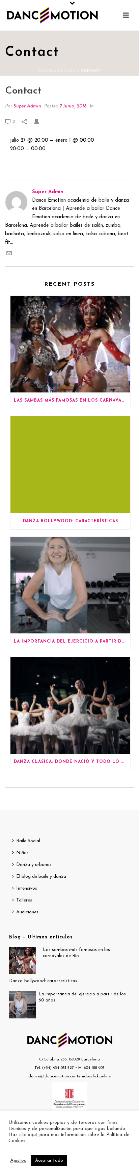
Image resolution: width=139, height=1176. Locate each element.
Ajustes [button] (18, 1160)
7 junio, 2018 (73, 106)
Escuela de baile (57, 71)
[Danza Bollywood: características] (70, 464)
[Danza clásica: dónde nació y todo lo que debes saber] (70, 705)
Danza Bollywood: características (70, 521)
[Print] (40, 122)
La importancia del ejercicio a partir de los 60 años (72, 642)
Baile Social (28, 841)
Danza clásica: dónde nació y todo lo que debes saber (72, 762)
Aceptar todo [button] (49, 1160)
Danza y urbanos (34, 864)
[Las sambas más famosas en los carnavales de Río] (70, 344)
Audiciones (27, 912)
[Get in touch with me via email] (9, 254)
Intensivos (26, 888)
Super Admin (27, 106)
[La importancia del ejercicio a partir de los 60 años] (70, 585)
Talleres (24, 900)
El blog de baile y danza (41, 876)
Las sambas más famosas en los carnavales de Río (72, 401)
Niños (22, 852)
